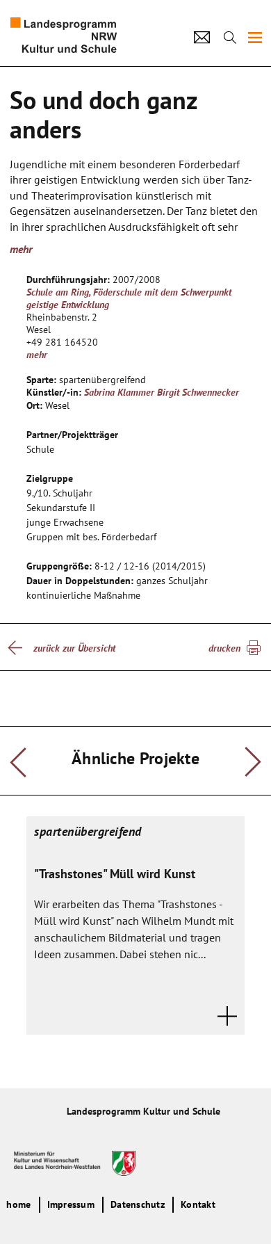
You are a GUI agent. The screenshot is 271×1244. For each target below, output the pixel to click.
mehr (36, 354)
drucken (224, 648)
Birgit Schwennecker (198, 392)
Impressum (71, 1204)
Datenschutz (137, 1204)
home (18, 1204)
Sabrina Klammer (119, 392)
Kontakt (198, 1204)
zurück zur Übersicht (74, 648)
